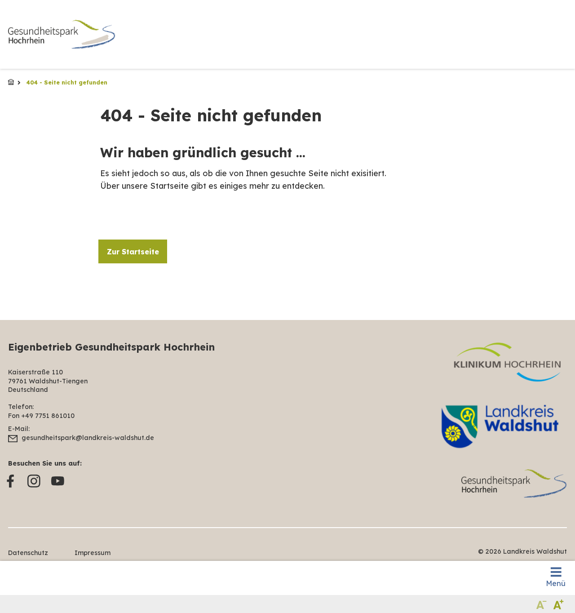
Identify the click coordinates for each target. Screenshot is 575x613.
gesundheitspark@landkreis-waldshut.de (88, 438)
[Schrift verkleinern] (541, 603)
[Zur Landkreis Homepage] (61, 34)
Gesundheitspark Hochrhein (11, 82)
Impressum (93, 553)
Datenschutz (28, 553)
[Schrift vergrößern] (558, 603)
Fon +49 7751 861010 (41, 416)
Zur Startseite (133, 251)
